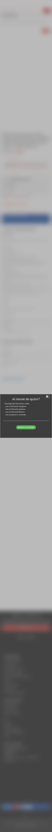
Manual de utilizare (26, 427)
